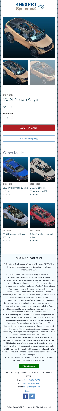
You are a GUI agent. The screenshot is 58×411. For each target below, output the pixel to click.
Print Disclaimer (29, 366)
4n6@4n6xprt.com (31, 386)
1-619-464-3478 (32, 380)
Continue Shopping (29, 138)
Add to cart (29, 127)
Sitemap (28, 391)
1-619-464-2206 (31, 383)
